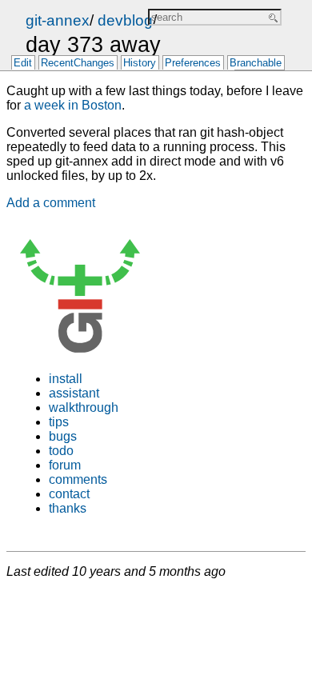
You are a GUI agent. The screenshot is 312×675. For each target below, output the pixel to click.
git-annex (58, 20)
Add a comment (50, 203)
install (65, 378)
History (139, 64)
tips (59, 422)
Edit (23, 64)
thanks (67, 508)
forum (65, 465)
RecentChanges (77, 64)
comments (78, 479)
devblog (125, 20)
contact (69, 494)
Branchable (256, 64)
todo (61, 450)
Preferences (193, 64)
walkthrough (83, 407)
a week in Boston (73, 105)
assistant (74, 393)
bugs (63, 436)
